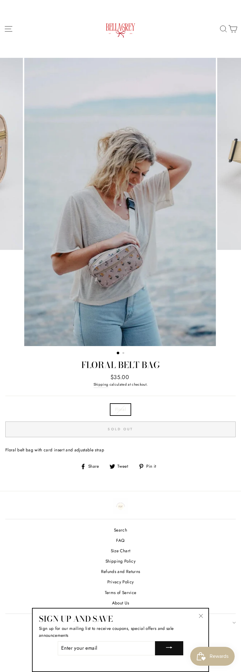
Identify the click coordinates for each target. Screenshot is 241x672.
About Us (120, 603)
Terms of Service (120, 592)
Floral (120, 409)
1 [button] (118, 353)
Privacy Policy (120, 582)
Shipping (101, 384)
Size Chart (120, 551)
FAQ (120, 540)
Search (120, 530)
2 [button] (124, 353)
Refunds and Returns (120, 571)
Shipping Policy (120, 561)
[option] (120, 202)
